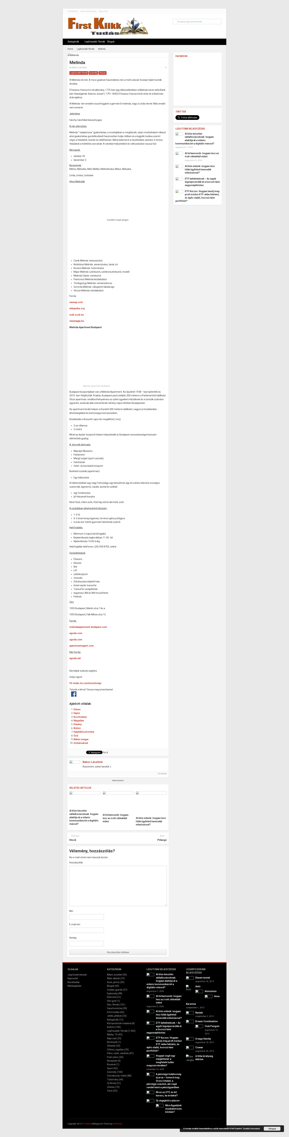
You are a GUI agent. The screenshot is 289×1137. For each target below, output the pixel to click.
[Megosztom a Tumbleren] (102, 694)
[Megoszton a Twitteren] (80, 694)
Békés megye (81, 739)
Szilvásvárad (81, 743)
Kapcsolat (103, 11)
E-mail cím (74, 924)
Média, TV (112, 1034)
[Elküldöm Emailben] (123, 694)
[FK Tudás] (108, 28)
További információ (251, 1128)
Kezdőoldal (73, 11)
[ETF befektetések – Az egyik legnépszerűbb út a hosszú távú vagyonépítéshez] (179, 181)
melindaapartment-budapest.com (88, 627)
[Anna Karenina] (208, 998)
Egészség (112, 993)
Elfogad (272, 1128)
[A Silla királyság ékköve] (190, 1058)
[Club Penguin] (199, 1028)
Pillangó (162, 840)
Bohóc (77, 728)
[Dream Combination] (190, 1023)
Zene (110, 1090)
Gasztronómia (114, 1008)
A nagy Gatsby (203, 1038)
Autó (198, 986)
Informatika (113, 1012)
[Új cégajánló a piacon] (150, 1102)
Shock (72, 840)
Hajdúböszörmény (84, 731)
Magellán (79, 720)
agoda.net (75, 658)
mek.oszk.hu (76, 314)
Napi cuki (111, 1038)
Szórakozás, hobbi (117, 1075)
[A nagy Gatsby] (190, 1040)
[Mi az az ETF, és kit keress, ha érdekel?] (150, 1094)
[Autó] (190, 987)
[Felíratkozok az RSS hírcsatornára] (116, 694)
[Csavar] (190, 1049)
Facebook (162, 773)
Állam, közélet (114, 974)
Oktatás (111, 1045)
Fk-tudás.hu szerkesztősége (85, 683)
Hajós (77, 713)
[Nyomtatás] (130, 694)
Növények (112, 1042)
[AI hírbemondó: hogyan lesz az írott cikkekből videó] (118, 801)
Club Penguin (212, 1026)
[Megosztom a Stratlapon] (95, 694)
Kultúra (111, 1027)
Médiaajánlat (74, 986)
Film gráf (111, 1001)
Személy (93, 73)
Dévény (78, 724)
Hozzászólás (76, 862)
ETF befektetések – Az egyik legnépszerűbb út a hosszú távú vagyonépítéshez (202, 182)
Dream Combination (206, 1021)
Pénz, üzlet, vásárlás (118, 1053)
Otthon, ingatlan (115, 1049)
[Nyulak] (190, 1014)
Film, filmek (113, 1004)
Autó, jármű (113, 982)
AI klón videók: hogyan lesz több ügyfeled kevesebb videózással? (151, 821)
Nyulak (199, 1012)
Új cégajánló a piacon (168, 1100)
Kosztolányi (80, 717)
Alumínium (211, 991)
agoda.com (75, 633)
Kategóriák (73, 41)
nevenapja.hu (76, 321)
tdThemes (117, 1124)
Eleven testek (202, 977)
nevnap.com (76, 302)
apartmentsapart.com (81, 645)
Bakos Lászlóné (79, 67)
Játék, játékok (114, 1015)
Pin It (105, 752)
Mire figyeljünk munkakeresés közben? (173, 1108)
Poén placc (113, 1057)
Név (71, 911)
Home (70, 49)
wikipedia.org (77, 308)
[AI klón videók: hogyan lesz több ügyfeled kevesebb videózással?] (151, 803)
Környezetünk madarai (119, 1023)
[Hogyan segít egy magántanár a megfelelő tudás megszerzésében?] (150, 1057)
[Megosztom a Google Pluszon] (109, 694)
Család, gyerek (114, 989)
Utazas (102, 73)
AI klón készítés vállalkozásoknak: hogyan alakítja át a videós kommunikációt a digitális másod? (84, 817)
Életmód (111, 997)
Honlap (73, 937)
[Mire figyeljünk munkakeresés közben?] (160, 1107)
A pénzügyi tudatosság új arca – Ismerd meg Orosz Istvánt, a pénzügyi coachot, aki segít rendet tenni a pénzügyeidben (164, 1081)
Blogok (111, 41)
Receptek (112, 1060)
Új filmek (111, 1083)
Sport (110, 1068)
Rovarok (111, 1064)
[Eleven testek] (190, 979)
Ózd (76, 735)
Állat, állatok (113, 978)
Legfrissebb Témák (95, 41)
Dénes (77, 709)
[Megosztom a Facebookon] (73, 694)
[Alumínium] (199, 993)
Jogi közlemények (88, 11)
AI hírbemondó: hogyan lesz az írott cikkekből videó (115, 818)
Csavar (199, 1047)
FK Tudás (86, 1124)
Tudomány (112, 1079)
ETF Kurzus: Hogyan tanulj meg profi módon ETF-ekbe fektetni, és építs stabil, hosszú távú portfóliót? (164, 1044)
